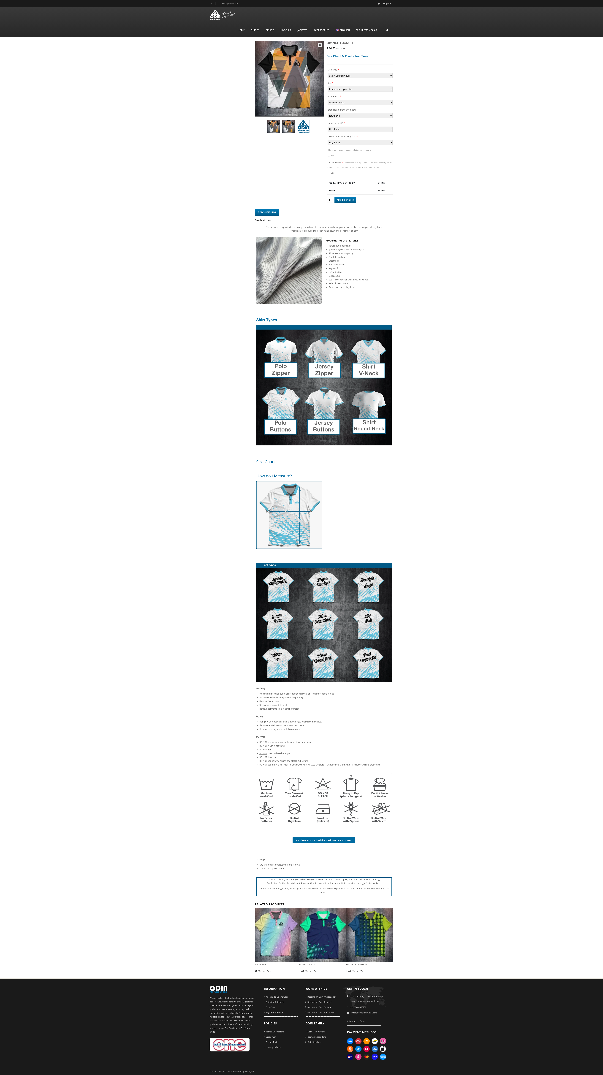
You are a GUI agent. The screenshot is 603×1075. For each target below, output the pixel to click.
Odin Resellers (314, 1042)
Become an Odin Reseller (319, 1002)
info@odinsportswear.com (364, 1012)
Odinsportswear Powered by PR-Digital (235, 1071)
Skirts (270, 30)
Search (387, 29)
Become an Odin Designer (319, 1007)
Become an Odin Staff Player (321, 1012)
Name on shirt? (336, 123)
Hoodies (285, 30)
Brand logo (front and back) (343, 109)
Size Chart (270, 1007)
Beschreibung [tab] (267, 212)
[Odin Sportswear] (223, 14)
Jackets (302, 30)
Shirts (255, 30)
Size (331, 82)
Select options (274, 972)
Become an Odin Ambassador (321, 996)
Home (241, 30)
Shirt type (333, 69)
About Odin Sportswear (276, 996)
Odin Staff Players (316, 1031)
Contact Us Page (357, 1021)
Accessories (321, 30)
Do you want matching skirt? (343, 136)
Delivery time (360, 164)
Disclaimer (270, 1036)
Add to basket (345, 199)
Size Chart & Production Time (347, 56)
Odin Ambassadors (316, 1036)
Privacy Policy (272, 1042)
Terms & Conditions (274, 1031)
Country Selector (273, 1047)
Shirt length (334, 96)
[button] (320, 45)
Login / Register (383, 3)
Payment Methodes (275, 1012)
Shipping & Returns (274, 1002)
